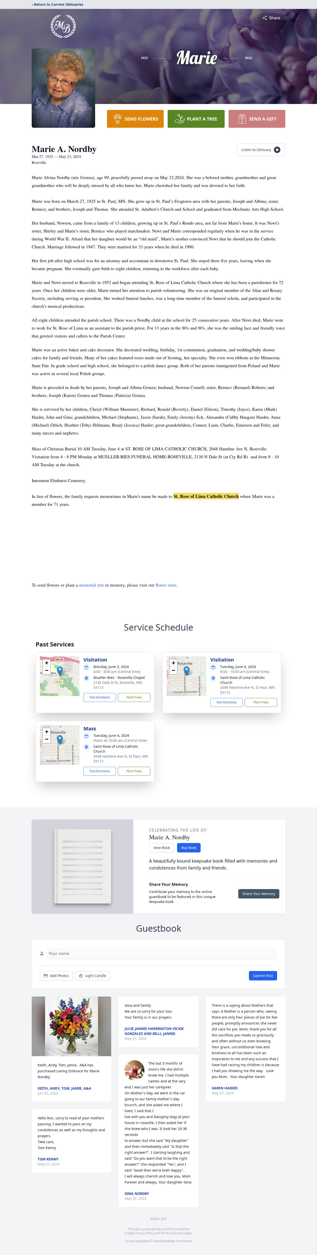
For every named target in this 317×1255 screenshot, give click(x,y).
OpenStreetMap (164, 1241)
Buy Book (188, 847)
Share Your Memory (258, 893)
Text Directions (99, 697)
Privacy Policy (144, 1233)
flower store (166, 585)
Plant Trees (134, 697)
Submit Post (263, 975)
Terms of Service (172, 1233)
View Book (161, 847)
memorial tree (91, 585)
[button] (60, 671)
